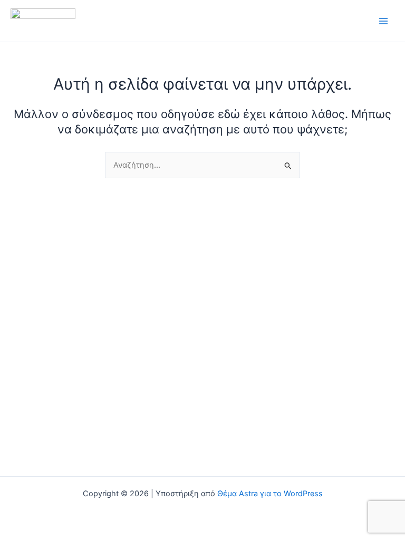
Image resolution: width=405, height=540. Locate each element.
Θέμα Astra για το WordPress (270, 493)
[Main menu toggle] (383, 21)
